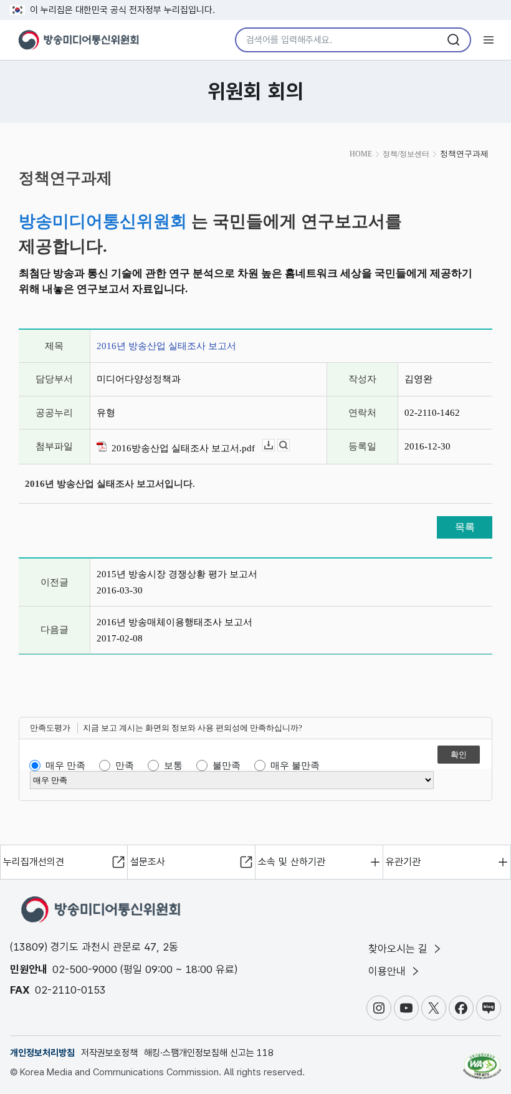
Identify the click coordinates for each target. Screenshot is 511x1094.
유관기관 (403, 862)
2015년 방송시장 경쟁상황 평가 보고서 (177, 574)
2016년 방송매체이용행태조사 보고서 (174, 622)
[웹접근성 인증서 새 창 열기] (482, 1060)
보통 (173, 765)
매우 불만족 (295, 765)
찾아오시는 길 (399, 949)
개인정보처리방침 (42, 1052)
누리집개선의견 (33, 862)
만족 (124, 765)
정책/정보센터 (406, 154)
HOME (361, 154)
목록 (465, 527)
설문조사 (147, 862)
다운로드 (274, 445)
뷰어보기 (289, 445)
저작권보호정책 (109, 1052)
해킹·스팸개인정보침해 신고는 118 (209, 1052)
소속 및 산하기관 (291, 862)
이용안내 (388, 971)
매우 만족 (65, 765)
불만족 (227, 765)
